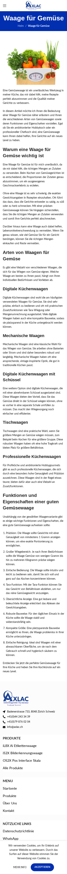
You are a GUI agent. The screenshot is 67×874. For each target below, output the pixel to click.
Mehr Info (20, 867)
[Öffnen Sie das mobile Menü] (4, 5)
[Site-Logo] (33, 5)
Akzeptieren (42, 867)
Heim (21, 26)
